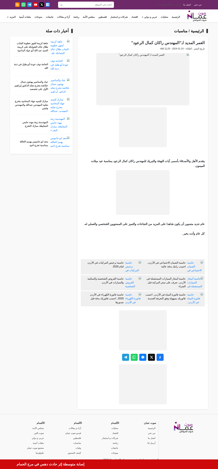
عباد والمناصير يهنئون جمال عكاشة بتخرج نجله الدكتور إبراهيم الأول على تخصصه (31, 85)
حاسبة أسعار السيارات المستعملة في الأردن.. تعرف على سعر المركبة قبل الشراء (166, 282)
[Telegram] (29, 4)
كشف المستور (74, 453)
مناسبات (181, 31)
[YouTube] (35, 4)
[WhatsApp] (23, 4)
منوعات (38, 17)
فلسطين (102, 17)
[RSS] (17, 4)
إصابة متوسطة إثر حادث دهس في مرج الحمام (54, 464)
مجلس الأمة (89, 17)
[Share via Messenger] (142, 357)
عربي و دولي (150, 17)
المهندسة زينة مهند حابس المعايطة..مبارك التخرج (35, 124)
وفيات (78, 448)
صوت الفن (39, 433)
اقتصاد (134, 17)
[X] (41, 4)
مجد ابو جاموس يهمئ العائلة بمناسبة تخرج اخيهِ (34, 143)
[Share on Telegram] (125, 357)
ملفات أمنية (25, 17)
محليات (164, 17)
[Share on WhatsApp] (134, 357)
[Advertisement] (143, 127)
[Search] (61, 5)
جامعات (49, 17)
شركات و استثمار (119, 17)
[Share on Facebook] (160, 357)
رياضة (76, 17)
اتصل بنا (187, 5)
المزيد (13, 17)
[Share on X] (151, 357)
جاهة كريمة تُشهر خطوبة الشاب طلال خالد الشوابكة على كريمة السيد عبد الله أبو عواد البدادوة (32, 47)
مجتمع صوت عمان (35, 448)
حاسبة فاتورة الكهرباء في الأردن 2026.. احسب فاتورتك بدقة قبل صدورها (107, 298)
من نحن (198, 5)
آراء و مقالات (63, 17)
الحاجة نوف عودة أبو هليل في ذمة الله (31, 66)
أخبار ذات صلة (57, 31)
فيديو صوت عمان (73, 433)
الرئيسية (176, 17)
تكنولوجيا (40, 453)
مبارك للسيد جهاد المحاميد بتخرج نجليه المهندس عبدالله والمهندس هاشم (31, 105)
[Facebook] (47, 4)
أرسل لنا (151, 443)
